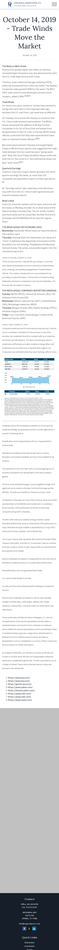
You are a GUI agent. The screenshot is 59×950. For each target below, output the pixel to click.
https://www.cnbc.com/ (19, 693)
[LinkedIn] (34, 929)
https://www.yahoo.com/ (20, 687)
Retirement (29, 942)
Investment (29, 946)
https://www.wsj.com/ (19, 677)
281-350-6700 (32, 904)
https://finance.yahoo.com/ (21, 690)
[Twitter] (29, 929)
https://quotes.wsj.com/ (20, 684)
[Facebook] (24, 929)
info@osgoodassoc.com (29, 923)
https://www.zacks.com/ (20, 700)
